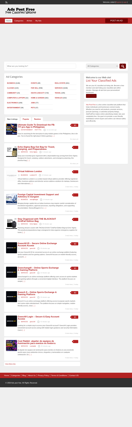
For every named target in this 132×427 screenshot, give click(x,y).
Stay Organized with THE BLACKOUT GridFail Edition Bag (37, 220)
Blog (24, 375)
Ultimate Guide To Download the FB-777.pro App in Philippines (36, 126)
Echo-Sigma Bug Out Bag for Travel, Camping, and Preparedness (36, 148)
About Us (32, 375)
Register (119, 2)
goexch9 (32, 248)
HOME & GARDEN (37, 98)
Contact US (74, 375)
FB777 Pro (38, 130)
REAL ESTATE (60, 83)
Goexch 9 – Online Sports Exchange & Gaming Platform (37, 293)
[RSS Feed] (6, 2)
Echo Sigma (33, 152)
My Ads (38, 21)
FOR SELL (34, 88)
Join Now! (91, 96)
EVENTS (34, 83)
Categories (18, 21)
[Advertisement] (66, 42)
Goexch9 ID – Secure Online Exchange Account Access (37, 244)
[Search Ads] (122, 66)
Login (125, 2)
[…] (53, 136)
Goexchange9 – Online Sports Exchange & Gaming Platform (38, 269)
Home (8, 21)
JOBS (33, 103)
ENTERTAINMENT (27, 130)
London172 (33, 175)
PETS (33, 108)
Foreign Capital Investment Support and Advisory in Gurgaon (38, 195)
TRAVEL (58, 93)
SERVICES (59, 88)
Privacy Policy (43, 375)
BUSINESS (24, 175)
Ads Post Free (91, 105)
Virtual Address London (30, 171)
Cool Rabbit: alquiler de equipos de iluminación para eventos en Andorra (36, 342)
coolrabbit (33, 346)
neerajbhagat (34, 199)
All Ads (29, 21)
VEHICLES (59, 98)
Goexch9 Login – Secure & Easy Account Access (38, 317)
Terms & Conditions (59, 375)
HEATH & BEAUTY (38, 93)
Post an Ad (116, 21)
